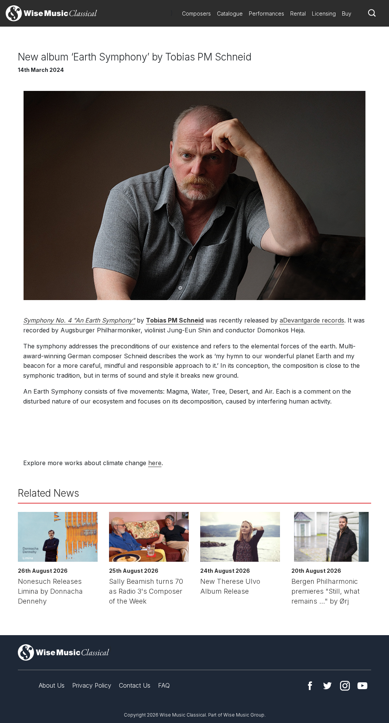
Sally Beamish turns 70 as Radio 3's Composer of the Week (146, 591)
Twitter (327, 686)
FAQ (164, 685)
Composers (196, 13)
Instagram (345, 686)
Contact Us (134, 685)
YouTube (362, 686)
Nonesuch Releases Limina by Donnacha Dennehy (50, 591)
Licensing (324, 13)
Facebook (310, 686)
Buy (346, 13)
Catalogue (230, 13)
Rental (298, 13)
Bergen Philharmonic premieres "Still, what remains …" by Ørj (325, 591)
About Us (52, 685)
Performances (266, 13)
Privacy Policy (91, 685)
